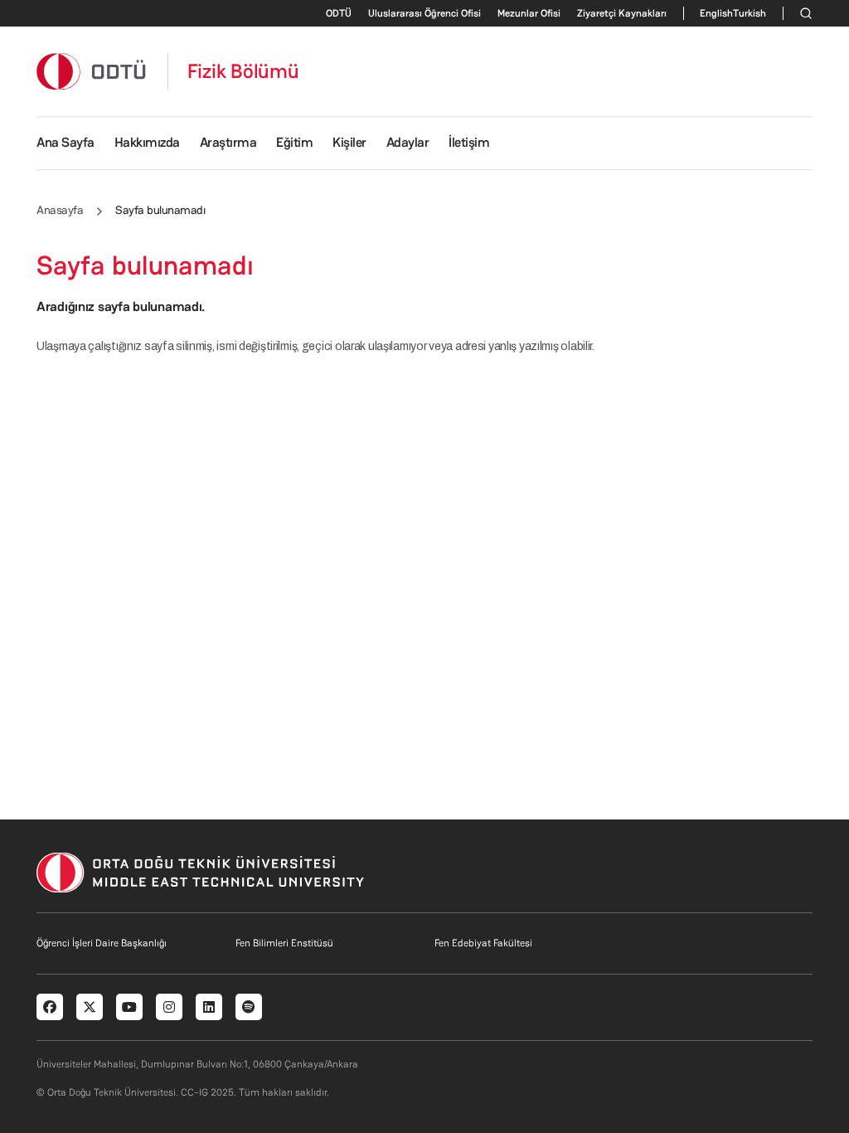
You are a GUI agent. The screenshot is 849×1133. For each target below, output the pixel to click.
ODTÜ (339, 13)
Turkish (749, 13)
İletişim (469, 142)
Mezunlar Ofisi (528, 13)
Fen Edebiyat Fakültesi (483, 943)
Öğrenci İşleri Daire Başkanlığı (101, 943)
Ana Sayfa (65, 142)
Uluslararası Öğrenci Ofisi (424, 13)
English (716, 13)
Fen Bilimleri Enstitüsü (284, 943)
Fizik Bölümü (243, 71)
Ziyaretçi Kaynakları (622, 13)
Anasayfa (59, 209)
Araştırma (228, 142)
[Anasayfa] (92, 71)
